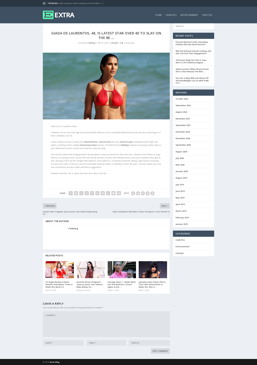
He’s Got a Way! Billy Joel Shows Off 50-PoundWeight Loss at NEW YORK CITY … (192, 80)
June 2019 (180, 191)
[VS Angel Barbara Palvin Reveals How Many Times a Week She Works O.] (60, 269)
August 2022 (181, 112)
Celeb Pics (171, 15)
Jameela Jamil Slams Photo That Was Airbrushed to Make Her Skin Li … (152, 284)
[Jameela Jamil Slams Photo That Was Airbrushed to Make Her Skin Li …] (153, 269)
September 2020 (183, 145)
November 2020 (183, 138)
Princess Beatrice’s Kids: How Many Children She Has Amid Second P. (192, 43)
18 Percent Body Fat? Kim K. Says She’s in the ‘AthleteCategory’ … (191, 61)
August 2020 (181, 151)
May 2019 (180, 197)
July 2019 (180, 184)
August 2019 (181, 178)
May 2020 (180, 164)
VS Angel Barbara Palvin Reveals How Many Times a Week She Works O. (59, 284)
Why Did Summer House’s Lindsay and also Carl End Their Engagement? (193, 52)
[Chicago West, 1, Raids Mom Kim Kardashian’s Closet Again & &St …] (122, 269)
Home (158, 15)
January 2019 (182, 224)
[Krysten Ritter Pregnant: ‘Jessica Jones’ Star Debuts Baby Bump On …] (91, 269)
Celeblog (91, 43)
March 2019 (181, 211)
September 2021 (183, 125)
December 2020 (183, 132)
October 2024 (182, 99)
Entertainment (189, 15)
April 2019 (180, 204)
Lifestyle (207, 15)
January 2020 (182, 171)
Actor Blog (54, 362)
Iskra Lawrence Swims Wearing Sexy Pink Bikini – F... (81, 3)
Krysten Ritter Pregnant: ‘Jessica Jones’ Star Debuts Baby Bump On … (90, 284)
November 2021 (183, 118)
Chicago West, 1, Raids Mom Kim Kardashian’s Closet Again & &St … (122, 284)
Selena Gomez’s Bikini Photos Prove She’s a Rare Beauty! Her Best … (192, 70)
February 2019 (182, 217)
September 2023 (183, 105)
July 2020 (180, 158)
